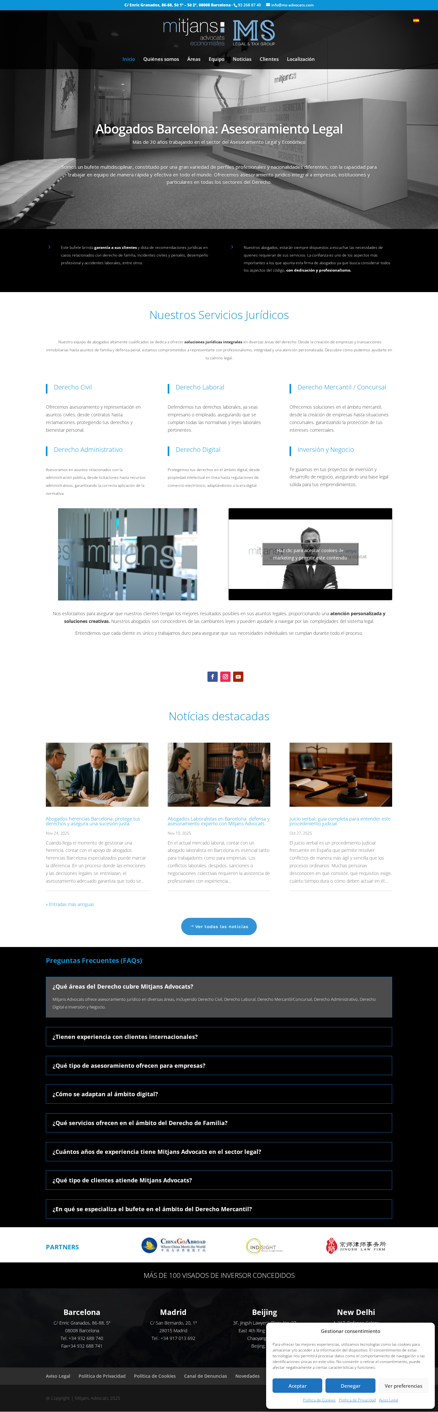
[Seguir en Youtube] (238, 677)
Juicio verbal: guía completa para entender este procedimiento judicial (340, 821)
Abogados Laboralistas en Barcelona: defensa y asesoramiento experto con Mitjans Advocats (219, 821)
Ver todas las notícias (221, 926)
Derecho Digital (198, 449)
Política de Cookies (319, 1400)
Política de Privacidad (357, 1400)
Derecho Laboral (200, 387)
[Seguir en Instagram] (225, 677)
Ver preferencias (403, 1386)
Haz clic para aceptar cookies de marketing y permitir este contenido (310, 554)
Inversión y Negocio (326, 449)
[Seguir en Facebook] (212, 677)
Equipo (216, 59)
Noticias (242, 59)
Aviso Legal (388, 1400)
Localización (301, 59)
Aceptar (298, 1386)
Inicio (128, 59)
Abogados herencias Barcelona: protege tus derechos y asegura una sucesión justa (93, 821)
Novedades (247, 1376)
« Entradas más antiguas (70, 904)
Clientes (269, 59)
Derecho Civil (73, 387)
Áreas (193, 59)
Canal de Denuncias (205, 1376)
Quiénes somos (161, 59)
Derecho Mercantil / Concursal (342, 387)
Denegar (350, 1386)
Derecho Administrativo (88, 449)
